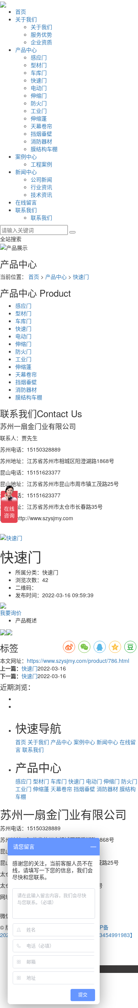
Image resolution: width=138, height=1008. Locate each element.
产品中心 (26, 49)
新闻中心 (26, 171)
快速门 (39, 80)
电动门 (39, 88)
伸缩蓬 (39, 118)
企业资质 (41, 42)
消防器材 (41, 141)
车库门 (39, 72)
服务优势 (41, 34)
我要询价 (10, 612)
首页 (20, 11)
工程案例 (41, 164)
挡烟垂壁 (41, 133)
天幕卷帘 (41, 126)
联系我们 (26, 210)
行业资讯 (41, 187)
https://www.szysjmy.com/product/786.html (78, 660)
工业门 (39, 110)
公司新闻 (41, 179)
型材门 (39, 65)
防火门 (39, 103)
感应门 (39, 57)
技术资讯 (41, 194)
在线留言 (26, 202)
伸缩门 (39, 95)
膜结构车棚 (44, 149)
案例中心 (26, 156)
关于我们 (26, 19)
